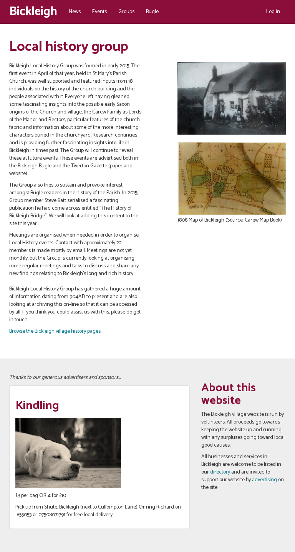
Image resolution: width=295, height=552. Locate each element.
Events (99, 11)
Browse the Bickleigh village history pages (55, 331)
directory (220, 472)
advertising (264, 479)
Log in (273, 11)
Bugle (152, 11)
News (75, 11)
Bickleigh (33, 11)
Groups (126, 11)
